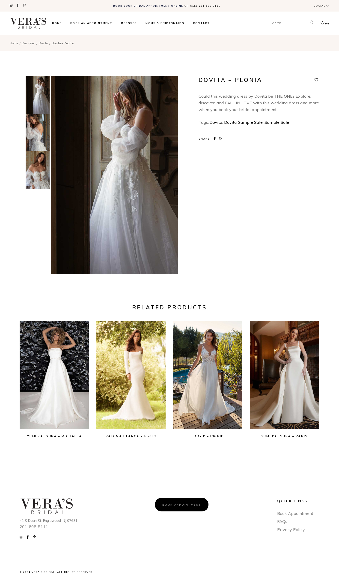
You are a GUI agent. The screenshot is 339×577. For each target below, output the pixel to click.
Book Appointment (181, 504)
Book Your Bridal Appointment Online (148, 5)
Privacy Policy (291, 529)
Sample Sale (277, 122)
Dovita (216, 122)
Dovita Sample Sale (243, 122)
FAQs (282, 521)
